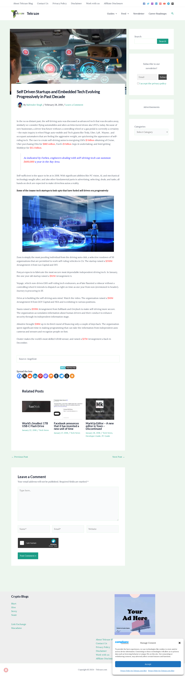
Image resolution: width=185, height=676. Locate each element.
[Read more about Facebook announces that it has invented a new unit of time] (68, 409)
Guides (110, 13)
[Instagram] (152, 3)
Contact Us (42, 3)
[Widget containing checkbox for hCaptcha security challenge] (38, 543)
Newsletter (138, 13)
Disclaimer (76, 3)
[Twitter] (148, 3)
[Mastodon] (45, 376)
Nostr (14, 615)
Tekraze (33, 13)
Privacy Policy (60, 3)
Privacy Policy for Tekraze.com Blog (133, 671)
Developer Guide (93, 436)
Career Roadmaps (157, 13)
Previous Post (20, 457)
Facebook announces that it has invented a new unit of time (66, 426)
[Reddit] (29, 376)
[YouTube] (164, 3)
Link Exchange (18, 624)
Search (138, 36)
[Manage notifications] (6, 670)
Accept (148, 664)
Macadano (16, 628)
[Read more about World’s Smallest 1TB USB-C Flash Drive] (36, 409)
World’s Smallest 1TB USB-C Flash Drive (35, 425)
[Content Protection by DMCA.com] (68, 367)
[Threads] (66, 376)
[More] (72, 376)
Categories (139, 126)
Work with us (93, 3)
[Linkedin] (156, 3)
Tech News (44, 430)
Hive (13, 607)
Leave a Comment (74, 104)
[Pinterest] (160, 3)
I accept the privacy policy (152, 83)
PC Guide (106, 436)
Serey (14, 611)
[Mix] (51, 376)
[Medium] (172, 3)
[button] (179, 643)
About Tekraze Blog (23, 3)
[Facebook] (144, 3)
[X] (24, 376)
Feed (123, 13)
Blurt (13, 603)
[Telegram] (168, 3)
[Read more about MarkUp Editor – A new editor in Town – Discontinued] (100, 409)
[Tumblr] (56, 376)
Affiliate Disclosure (113, 3)
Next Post (118, 457)
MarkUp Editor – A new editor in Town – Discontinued (100, 426)
